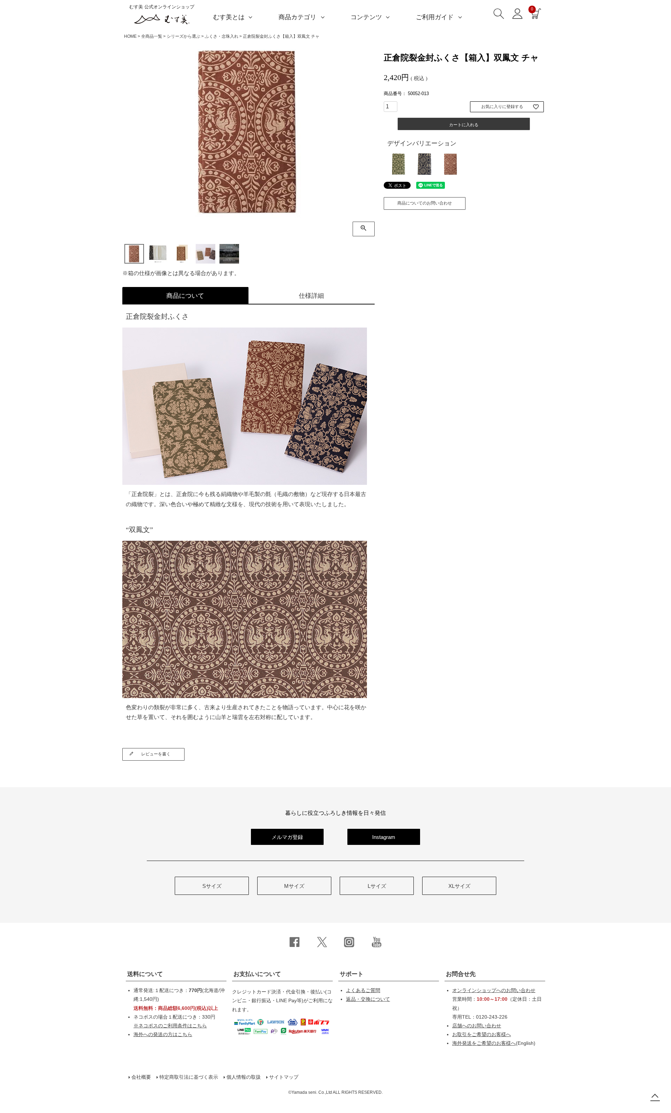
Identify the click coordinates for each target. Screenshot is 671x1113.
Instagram (383, 837)
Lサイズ (377, 886)
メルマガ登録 (287, 837)
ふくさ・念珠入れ (221, 36)
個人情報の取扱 (243, 1077)
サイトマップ (283, 1077)
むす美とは (229, 17)
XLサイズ (459, 886)
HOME (130, 36)
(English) (493, 1043)
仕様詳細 (311, 295)
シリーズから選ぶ (183, 36)
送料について (145, 974)
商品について (185, 295)
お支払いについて (257, 974)
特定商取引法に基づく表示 (188, 1077)
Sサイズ (212, 886)
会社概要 (141, 1077)
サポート (351, 974)
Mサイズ (294, 886)
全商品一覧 (151, 36)
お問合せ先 (461, 974)
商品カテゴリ (297, 17)
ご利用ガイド (435, 17)
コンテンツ (366, 17)
